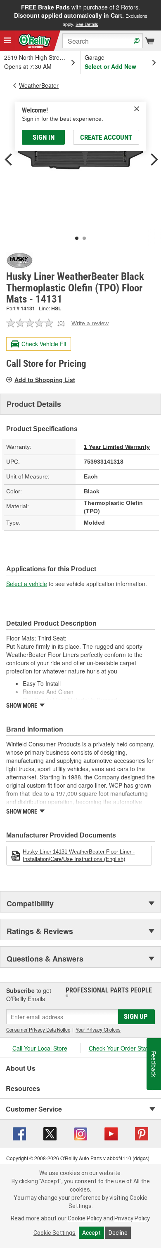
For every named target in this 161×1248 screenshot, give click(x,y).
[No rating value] (31, 323)
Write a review (90, 323)
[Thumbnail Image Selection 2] (84, 238)
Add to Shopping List (44, 379)
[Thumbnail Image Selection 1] (76, 238)
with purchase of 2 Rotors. (80, 15)
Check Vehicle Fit (43, 344)
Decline (118, 1232)
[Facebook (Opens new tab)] (19, 1133)
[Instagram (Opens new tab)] (80, 1133)
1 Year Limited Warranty (117, 446)
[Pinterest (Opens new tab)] (141, 1133)
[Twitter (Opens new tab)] (50, 1133)
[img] (136, 108)
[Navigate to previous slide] (2, 15)
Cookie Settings (54, 1232)
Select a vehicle (26, 583)
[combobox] (102, 40)
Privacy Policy (131, 1218)
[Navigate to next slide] (158, 15)
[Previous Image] (8, 160)
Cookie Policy (85, 1218)
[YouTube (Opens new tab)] (111, 1133)
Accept (91, 1232)
